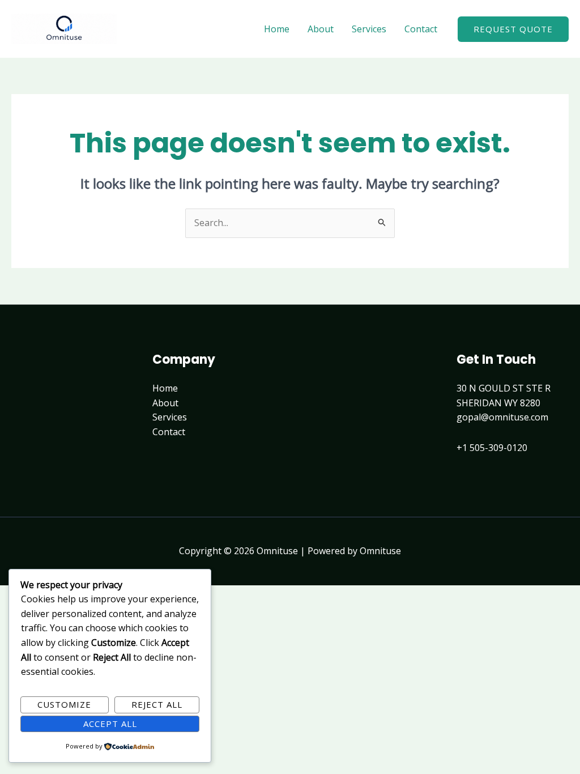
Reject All (156, 704)
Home (276, 29)
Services (369, 29)
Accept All (110, 723)
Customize (64, 704)
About (321, 29)
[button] (513, 29)
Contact (420, 29)
